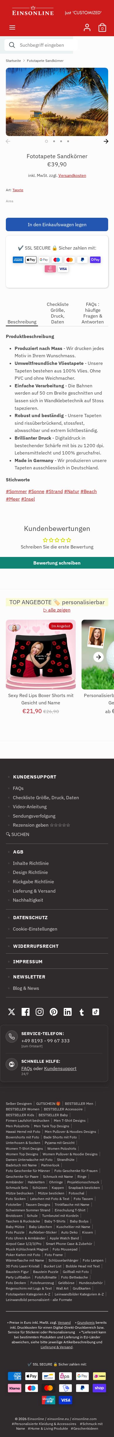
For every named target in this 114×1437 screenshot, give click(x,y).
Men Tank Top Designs (51, 1126)
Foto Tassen (83, 1198)
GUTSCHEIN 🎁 (48, 1103)
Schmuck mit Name (58, 1176)
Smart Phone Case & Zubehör (69, 1243)
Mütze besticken (51, 1193)
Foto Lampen (93, 1260)
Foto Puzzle (15, 1232)
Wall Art (62, 1288)
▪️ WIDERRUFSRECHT (32, 946)
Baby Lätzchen (40, 1227)
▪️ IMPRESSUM (24, 961)
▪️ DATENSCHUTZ (27, 917)
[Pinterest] (53, 1011)
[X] (11, 1011)
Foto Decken (16, 1283)
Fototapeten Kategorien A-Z (28, 1294)
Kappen (58, 1187)
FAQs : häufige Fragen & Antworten (93, 313)
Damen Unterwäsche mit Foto (29, 1159)
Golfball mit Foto (76, 1271)
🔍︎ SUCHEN (17, 834)
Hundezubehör (91, 1283)
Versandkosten (72, 175)
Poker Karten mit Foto (23, 1255)
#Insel (28, 499)
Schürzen (39, 1187)
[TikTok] (95, 1011)
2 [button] (54, 141)
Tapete (18, 190)
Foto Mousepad (65, 1249)
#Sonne (36, 491)
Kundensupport (60, 1068)
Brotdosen (14, 1215)
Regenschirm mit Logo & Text (29, 1288)
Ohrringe (56, 1182)
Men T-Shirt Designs (70, 1120)
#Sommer (16, 491)
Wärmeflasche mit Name (25, 1260)
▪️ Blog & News (22, 988)
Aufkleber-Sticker (43, 1232)
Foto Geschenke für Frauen (76, 1170)
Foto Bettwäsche (74, 1277)
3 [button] (61, 141)
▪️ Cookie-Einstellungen (31, 929)
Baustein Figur (17, 1271)
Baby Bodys (79, 1221)
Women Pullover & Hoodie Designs (70, 1154)
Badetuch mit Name (21, 1165)
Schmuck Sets (17, 1187)
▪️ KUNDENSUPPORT (31, 777)
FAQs (26, 1068)
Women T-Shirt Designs (24, 1148)
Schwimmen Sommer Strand (28, 1210)
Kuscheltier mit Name (73, 1227)
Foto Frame (54, 1255)
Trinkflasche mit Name (72, 1204)
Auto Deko (69, 1232)
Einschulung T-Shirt (70, 1210)
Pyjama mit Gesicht (60, 1142)
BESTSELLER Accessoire (63, 1109)
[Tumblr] (81, 1011)
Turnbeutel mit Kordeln (60, 1215)
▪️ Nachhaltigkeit (24, 900)
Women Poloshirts (61, 1148)
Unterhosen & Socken (23, 1142)
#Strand (54, 491)
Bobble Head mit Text (83, 1266)
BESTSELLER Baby (53, 1115)
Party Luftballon (18, 1277)
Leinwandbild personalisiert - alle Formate (39, 1299)
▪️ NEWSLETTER (25, 977)
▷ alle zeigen (57, 610)
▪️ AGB (15, 852)
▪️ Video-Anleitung (26, 806)
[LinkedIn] (67, 1011)
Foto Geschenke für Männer (28, 1170)
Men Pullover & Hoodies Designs (70, 1131)
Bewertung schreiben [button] (57, 563)
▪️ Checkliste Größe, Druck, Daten (42, 797)
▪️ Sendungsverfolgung (30, 816)
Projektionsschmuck (83, 1182)
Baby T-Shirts (54, 1221)
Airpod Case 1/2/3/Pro (24, 1243)
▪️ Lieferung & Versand (31, 891)
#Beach (88, 491)
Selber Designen (19, 1103)
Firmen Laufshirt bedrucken (27, 1120)
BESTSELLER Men (79, 1103)
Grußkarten (82, 1288)
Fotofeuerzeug (42, 1283)
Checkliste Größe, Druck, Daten (58, 313)
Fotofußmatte (46, 1277)
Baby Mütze (15, 1227)
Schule (32, 1215)
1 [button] (46, 141)
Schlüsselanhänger (63, 1260)
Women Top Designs (22, 1154)
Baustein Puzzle (45, 1271)
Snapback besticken (84, 1187)
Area (9, 201)
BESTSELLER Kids (20, 1115)
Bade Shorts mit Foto (60, 1137)
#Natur (71, 491)
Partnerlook (50, 1165)
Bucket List (52, 1266)
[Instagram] (39, 1011)
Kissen (87, 1232)
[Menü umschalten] (12, 27)
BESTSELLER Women (22, 1109)
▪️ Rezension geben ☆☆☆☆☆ (38, 825)
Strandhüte (66, 1159)
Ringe (82, 1176)
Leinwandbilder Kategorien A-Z (79, 1294)
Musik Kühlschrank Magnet (27, 1249)
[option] (57, 102)
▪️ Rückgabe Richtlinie (30, 881)
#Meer (13, 499)
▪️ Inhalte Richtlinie (27, 863)
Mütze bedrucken (20, 1193)
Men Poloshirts (18, 1126)
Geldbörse (66, 1283)
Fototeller (13, 1204)
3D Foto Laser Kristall (22, 1266)
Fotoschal (76, 1193)
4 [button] (68, 141)
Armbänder (14, 1182)
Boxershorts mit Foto (22, 1137)
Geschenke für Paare (22, 1176)
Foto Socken (16, 1198)
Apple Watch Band (64, 1238)
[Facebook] (25, 1011)
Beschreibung (22, 322)
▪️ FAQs (15, 788)
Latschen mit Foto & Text (49, 1198)
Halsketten (36, 1182)
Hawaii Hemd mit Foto (23, 1131)
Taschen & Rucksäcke (23, 1221)
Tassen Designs (38, 1204)
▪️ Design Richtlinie (27, 872)
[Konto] (87, 25)
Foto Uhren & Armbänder (25, 1238)
